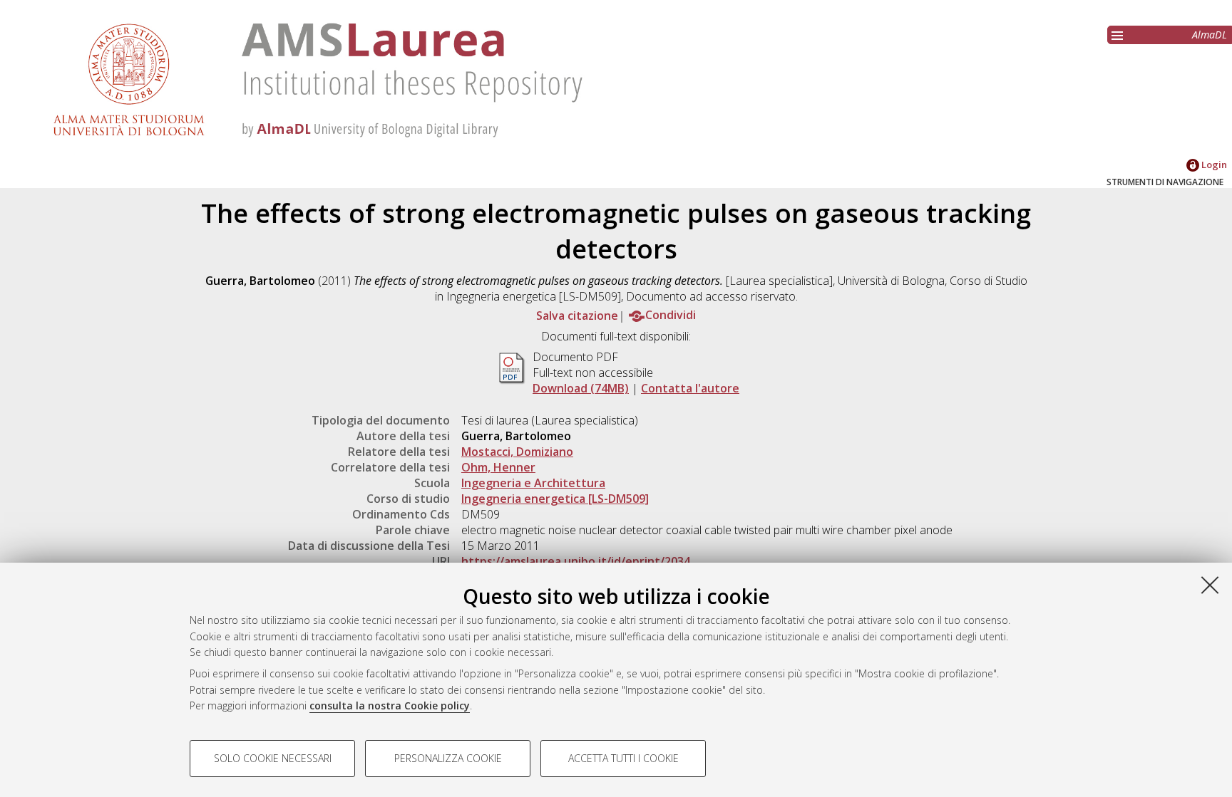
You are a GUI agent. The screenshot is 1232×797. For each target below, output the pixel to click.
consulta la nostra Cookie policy (389, 705)
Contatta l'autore (690, 388)
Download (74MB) (581, 388)
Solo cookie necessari (273, 758)
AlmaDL (1209, 34)
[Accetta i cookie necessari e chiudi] (1209, 584)
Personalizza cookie (448, 758)
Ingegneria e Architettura (533, 483)
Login (1213, 164)
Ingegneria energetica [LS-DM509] (555, 498)
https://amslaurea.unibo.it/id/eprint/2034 (575, 561)
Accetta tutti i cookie (623, 758)
